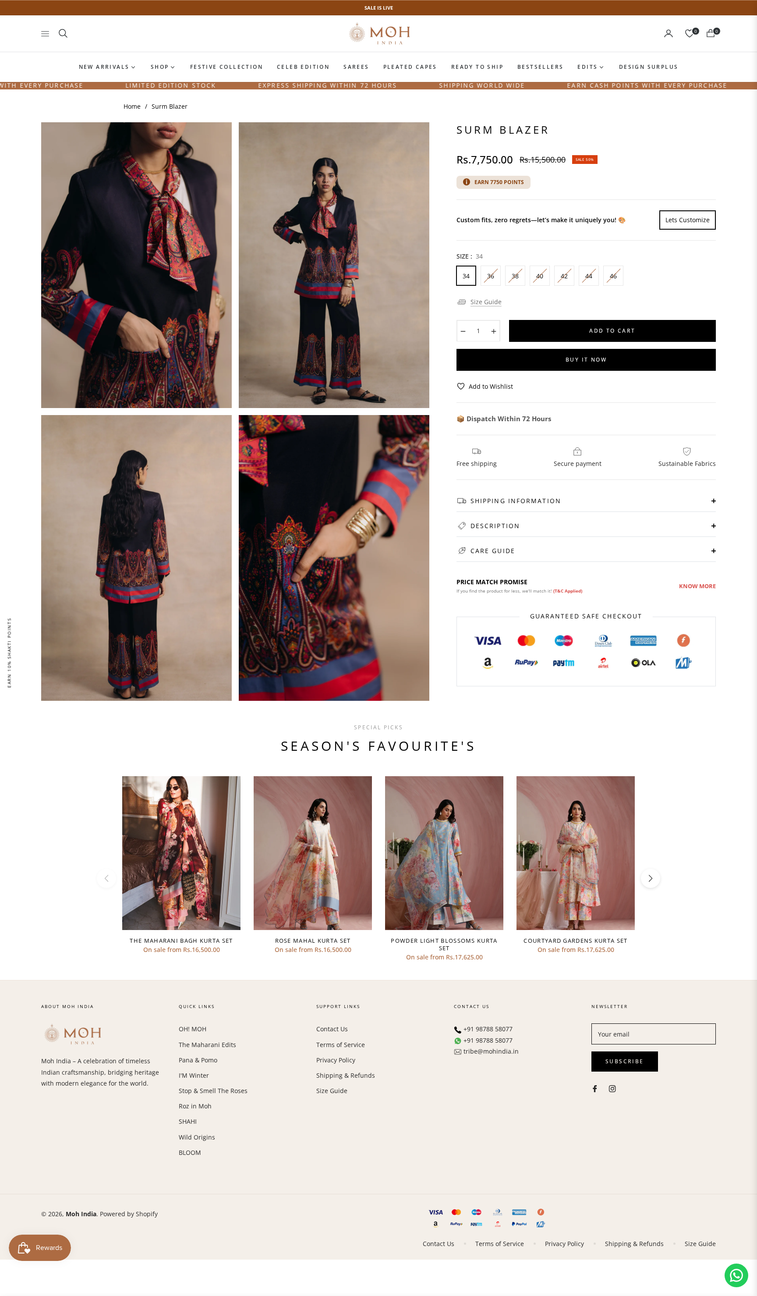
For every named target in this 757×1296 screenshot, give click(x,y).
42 (564, 275)
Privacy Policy (335, 1060)
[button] (63, 33)
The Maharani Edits (207, 1044)
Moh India (81, 1214)
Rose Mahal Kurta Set (313, 940)
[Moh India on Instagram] (612, 1087)
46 (613, 275)
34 (466, 275)
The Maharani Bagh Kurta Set (181, 940)
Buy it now (586, 359)
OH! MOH (192, 1029)
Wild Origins (197, 1137)
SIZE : (469, 256)
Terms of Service (340, 1044)
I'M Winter (194, 1075)
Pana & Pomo (198, 1060)
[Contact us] (736, 1275)
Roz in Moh (195, 1106)
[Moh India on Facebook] (594, 1087)
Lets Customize (687, 219)
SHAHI (188, 1121)
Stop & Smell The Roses (213, 1091)
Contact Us (332, 1029)
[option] (136, 265)
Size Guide (486, 301)
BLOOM (190, 1152)
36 (490, 275)
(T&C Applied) (567, 591)
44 (588, 275)
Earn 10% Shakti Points (9, 653)
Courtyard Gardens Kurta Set (575, 940)
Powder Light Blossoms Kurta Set (444, 944)
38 (515, 275)
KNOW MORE (697, 585)
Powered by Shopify (129, 1214)
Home (132, 106)
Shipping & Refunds (345, 1075)
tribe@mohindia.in (491, 1051)
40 (539, 275)
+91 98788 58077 (488, 1029)
